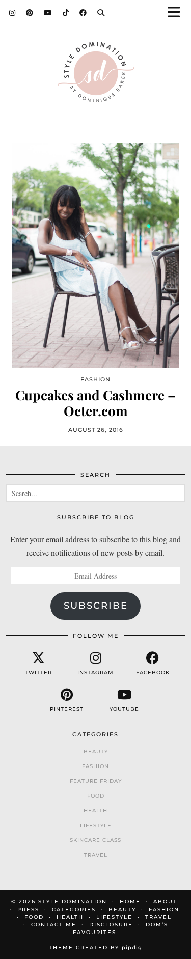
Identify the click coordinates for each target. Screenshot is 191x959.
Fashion (95, 766)
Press (28, 909)
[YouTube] (48, 12)
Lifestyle (96, 825)
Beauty (96, 751)
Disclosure (111, 924)
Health (95, 810)
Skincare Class (95, 840)
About (165, 901)
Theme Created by (95, 947)
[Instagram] (12, 12)
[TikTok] (66, 12)
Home (130, 901)
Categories (74, 909)
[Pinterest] (30, 12)
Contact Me (53, 924)
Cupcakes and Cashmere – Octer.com (95, 403)
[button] (177, 13)
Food (95, 795)
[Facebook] (83, 12)
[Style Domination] (95, 74)
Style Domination (72, 901)
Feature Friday (96, 781)
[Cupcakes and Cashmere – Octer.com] (95, 255)
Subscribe (96, 605)
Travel (95, 855)
